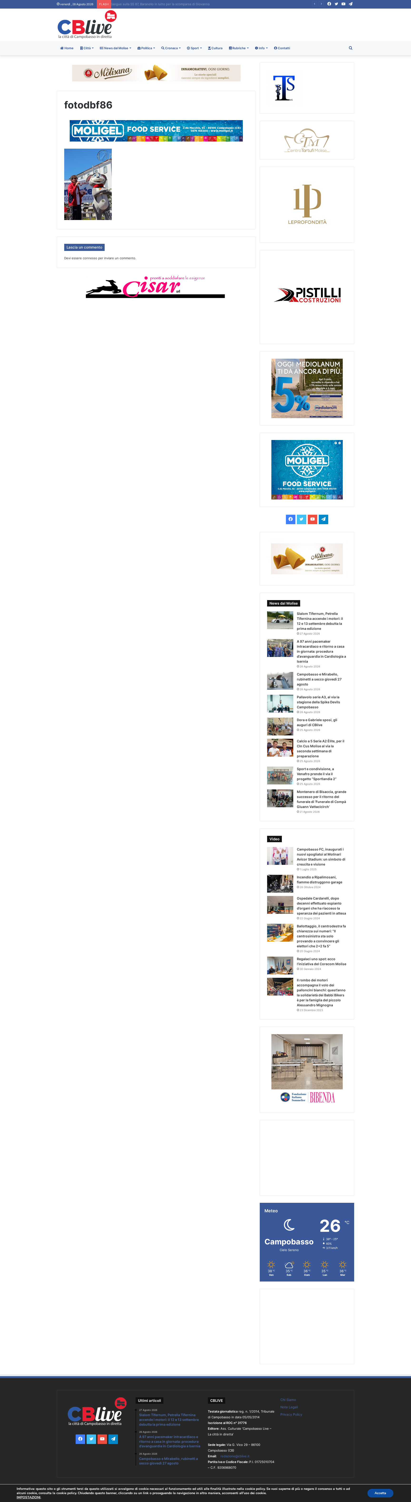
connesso (90, 258)
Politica (146, 48)
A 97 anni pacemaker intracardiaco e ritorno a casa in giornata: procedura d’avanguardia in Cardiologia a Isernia (321, 651)
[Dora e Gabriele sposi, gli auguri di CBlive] (280, 726)
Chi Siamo (288, 1400)
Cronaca (171, 48)
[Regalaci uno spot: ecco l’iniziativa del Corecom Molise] (280, 965)
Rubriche (239, 48)
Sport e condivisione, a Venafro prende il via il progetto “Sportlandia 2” (317, 774)
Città (87, 48)
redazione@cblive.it (235, 1456)
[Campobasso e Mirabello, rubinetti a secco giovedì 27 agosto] (280, 681)
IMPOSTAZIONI (28, 1497)
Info (261, 48)
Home (68, 48)
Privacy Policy (291, 1414)
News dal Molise (115, 48)
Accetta (380, 1493)
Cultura (216, 48)
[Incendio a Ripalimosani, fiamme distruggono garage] (280, 884)
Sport (194, 48)
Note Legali (289, 1407)
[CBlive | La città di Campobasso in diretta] (87, 24)
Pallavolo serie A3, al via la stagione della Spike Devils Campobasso (163, 4)
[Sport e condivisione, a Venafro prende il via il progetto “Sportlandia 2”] (280, 775)
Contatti (283, 48)
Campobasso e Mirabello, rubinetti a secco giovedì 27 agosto (319, 679)
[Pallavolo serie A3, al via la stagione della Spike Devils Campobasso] (280, 704)
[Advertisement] (256, 24)
